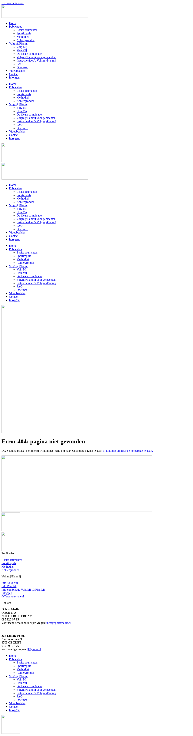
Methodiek (23, 36)
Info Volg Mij (10, 582)
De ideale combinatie (29, 53)
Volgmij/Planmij (18, 43)
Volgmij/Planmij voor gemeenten (36, 57)
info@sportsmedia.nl (58, 622)
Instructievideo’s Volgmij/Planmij (36, 60)
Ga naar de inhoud (13, 3)
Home (12, 23)
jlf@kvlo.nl (34, 649)
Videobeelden (17, 70)
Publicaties (15, 26)
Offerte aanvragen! (13, 596)
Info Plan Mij (9, 586)
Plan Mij (22, 50)
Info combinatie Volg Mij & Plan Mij (23, 589)
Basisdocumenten (27, 30)
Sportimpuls (24, 33)
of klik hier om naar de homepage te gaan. (128, 450)
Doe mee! (22, 67)
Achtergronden (25, 40)
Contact (13, 74)
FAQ (20, 64)
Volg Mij (22, 47)
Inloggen (14, 77)
